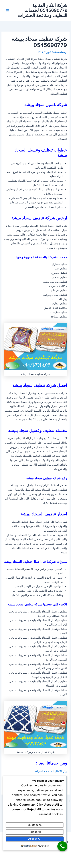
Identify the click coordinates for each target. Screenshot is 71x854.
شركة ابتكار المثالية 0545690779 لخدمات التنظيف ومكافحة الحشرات (42, 10)
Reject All (35, 832)
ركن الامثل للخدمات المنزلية (51, 771)
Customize (35, 825)
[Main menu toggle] (7, 10)
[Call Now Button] (62, 846)
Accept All (34, 838)
